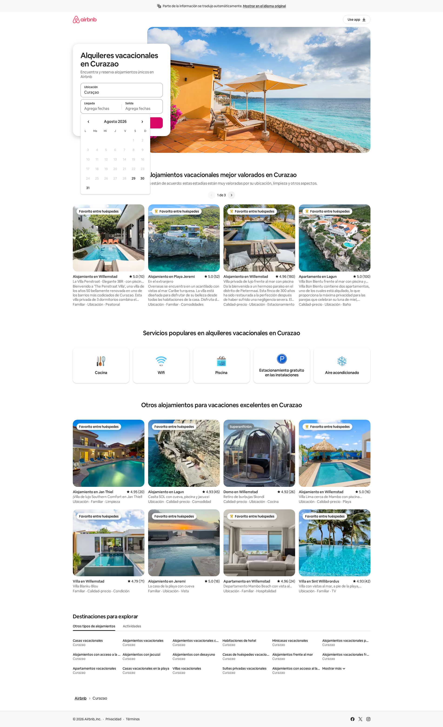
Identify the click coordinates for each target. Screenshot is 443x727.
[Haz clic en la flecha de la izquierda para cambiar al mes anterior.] (88, 121)
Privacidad (113, 719)
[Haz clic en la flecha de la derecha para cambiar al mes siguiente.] (142, 121)
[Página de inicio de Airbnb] (85, 19)
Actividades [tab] (132, 626)
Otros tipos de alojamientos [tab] (94, 626)
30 (142, 178)
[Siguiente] (231, 195)
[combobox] (121, 92)
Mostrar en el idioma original (264, 6)
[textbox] (101, 108)
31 (88, 188)
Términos (133, 719)
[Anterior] (211, 195)
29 (133, 178)
